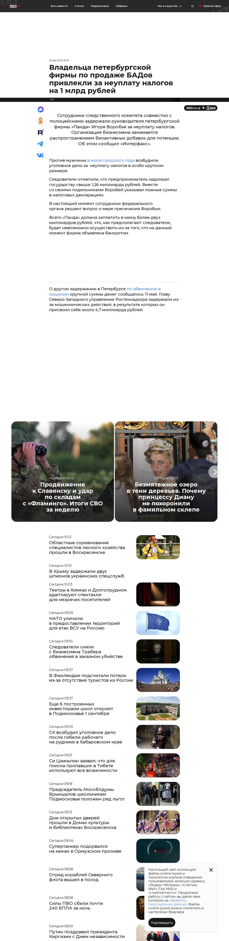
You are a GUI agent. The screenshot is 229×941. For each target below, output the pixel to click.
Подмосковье (100, 6)
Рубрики (121, 6)
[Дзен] (200, 108)
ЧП (52, 99)
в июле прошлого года (111, 160)
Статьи (79, 6)
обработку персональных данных (167, 902)
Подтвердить (162, 923)
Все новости (59, 6)
